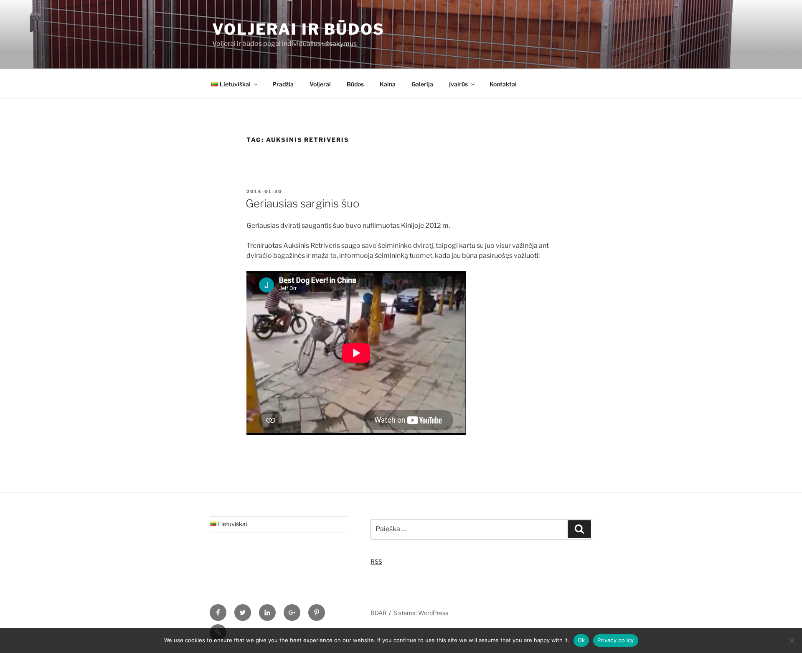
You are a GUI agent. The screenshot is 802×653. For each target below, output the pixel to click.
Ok (581, 640)
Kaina (388, 84)
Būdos (355, 84)
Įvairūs (458, 84)
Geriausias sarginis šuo (303, 203)
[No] (791, 640)
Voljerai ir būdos (298, 29)
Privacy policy (615, 640)
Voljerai (320, 84)
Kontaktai (503, 84)
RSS (376, 561)
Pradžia (283, 84)
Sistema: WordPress (420, 612)
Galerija (422, 84)
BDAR (379, 612)
